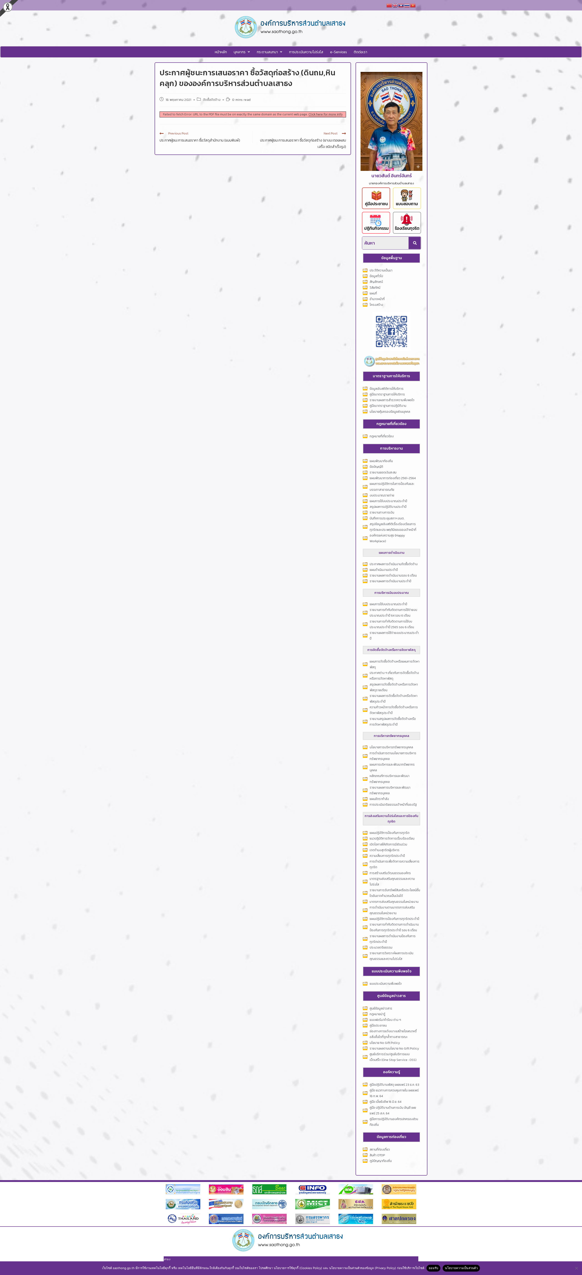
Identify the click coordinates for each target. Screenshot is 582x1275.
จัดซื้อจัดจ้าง (212, 99)
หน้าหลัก (221, 52)
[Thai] (407, 5)
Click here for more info (326, 114)
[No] (576, 1268)
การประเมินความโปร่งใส (306, 52)
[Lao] (401, 5)
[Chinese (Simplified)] (389, 5)
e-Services (338, 52)
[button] (241, 52)
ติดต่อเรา (360, 52)
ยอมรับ (433, 1268)
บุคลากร (240, 52)
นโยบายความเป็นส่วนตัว (461, 1268)
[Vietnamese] (413, 5)
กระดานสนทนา (267, 52)
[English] (395, 5)
